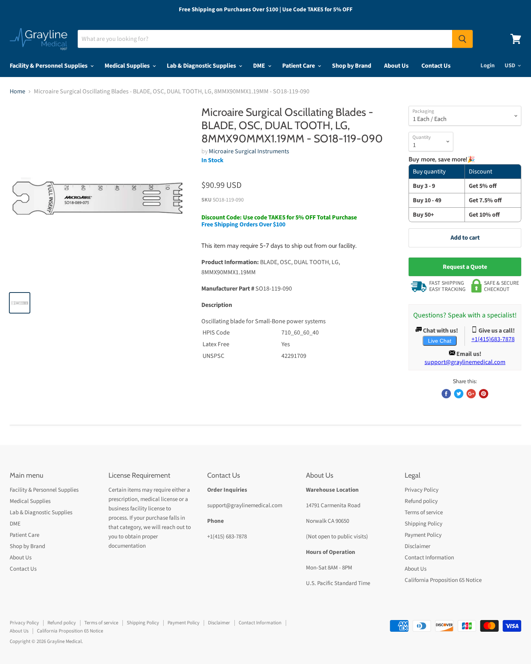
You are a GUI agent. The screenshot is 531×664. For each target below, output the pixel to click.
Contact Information (429, 558)
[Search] (462, 39)
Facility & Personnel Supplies (49, 65)
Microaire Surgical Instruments (249, 151)
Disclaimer (417, 546)
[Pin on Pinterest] (483, 393)
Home (17, 91)
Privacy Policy (421, 490)
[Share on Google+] (471, 393)
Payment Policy (423, 535)
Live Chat (439, 341)
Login (487, 65)
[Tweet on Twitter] (458, 393)
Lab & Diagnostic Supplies (202, 65)
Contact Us (436, 65)
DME (259, 65)
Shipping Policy (423, 524)
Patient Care (299, 65)
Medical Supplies (128, 65)
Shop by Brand (351, 65)
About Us (396, 65)
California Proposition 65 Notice (443, 580)
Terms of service (424, 512)
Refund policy (421, 501)
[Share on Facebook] (446, 393)
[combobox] (265, 39)
